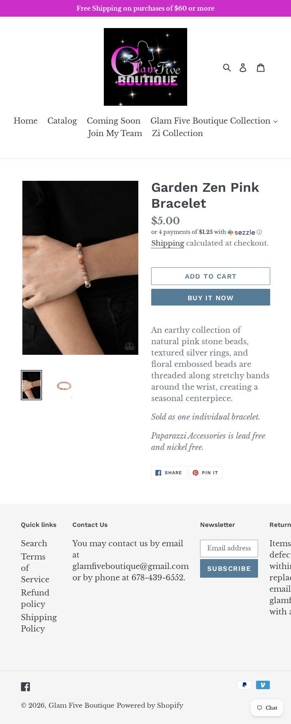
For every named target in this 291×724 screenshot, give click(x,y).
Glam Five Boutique (81, 706)
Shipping (167, 243)
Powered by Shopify (150, 706)
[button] (210, 232)
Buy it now (211, 298)
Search (34, 543)
